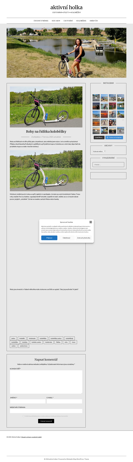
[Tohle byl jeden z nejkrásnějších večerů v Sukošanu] (104, 114)
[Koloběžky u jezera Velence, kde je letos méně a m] (120, 130)
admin (58, 137)
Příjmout (49, 238)
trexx (73, 342)
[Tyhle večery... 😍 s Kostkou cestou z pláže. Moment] (112, 114)
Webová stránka (17, 407)
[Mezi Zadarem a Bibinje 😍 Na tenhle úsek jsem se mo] (104, 130)
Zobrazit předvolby (83, 238)
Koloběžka (81, 21)
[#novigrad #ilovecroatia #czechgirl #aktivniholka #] (112, 106)
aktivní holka (66, 7)
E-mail (50, 398)
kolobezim (32, 338)
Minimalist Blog (71, 459)
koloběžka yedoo (56, 338)
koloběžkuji (69, 338)
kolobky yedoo (36, 342)
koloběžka (43, 338)
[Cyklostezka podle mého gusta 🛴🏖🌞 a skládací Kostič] (120, 114)
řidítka (58, 342)
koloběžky (15, 342)
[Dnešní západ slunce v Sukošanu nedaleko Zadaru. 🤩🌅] (120, 122)
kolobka (24, 342)
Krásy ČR (94, 21)
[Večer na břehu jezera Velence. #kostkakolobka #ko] (112, 130)
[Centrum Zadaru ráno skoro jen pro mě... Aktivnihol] (120, 97)
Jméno (13, 398)
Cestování (68, 21)
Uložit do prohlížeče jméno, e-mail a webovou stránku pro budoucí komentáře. (46, 416)
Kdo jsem (56, 21)
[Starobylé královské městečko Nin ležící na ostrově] (104, 122)
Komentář (15, 369)
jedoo (13, 338)
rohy (66, 342)
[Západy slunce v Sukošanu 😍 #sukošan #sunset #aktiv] (96, 122)
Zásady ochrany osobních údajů (31, 437)
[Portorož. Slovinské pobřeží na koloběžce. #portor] (104, 106)
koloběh (22, 338)
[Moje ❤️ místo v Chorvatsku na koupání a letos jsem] (96, 114)
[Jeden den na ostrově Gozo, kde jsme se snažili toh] (104, 97)
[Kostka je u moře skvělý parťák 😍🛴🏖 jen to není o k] (112, 122)
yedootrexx (23, 346)
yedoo (14, 346)
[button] (91, 222)
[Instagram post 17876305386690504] (96, 97)
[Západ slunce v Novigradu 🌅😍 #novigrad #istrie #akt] (96, 106)
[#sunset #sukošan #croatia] (96, 130)
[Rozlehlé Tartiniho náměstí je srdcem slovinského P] (112, 97)
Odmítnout (66, 238)
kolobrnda (48, 342)
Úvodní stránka (41, 21)
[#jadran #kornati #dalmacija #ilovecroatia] (120, 106)
